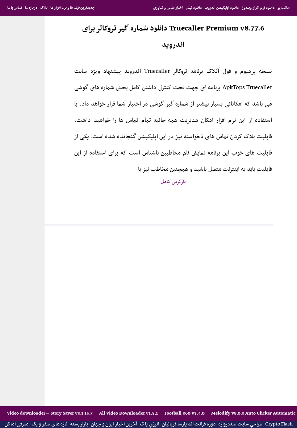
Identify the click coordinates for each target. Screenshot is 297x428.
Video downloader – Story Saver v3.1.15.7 (50, 413)
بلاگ (43, 8)
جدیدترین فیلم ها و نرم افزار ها (72, 8)
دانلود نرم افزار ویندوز (258, 8)
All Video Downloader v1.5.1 (129, 413)
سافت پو (283, 8)
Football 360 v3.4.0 (185, 413)
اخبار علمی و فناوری (168, 8)
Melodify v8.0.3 (228, 413)
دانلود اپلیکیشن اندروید (222, 8)
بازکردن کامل (173, 182)
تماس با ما (14, 8)
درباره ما (31, 8)
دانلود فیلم (194, 8)
